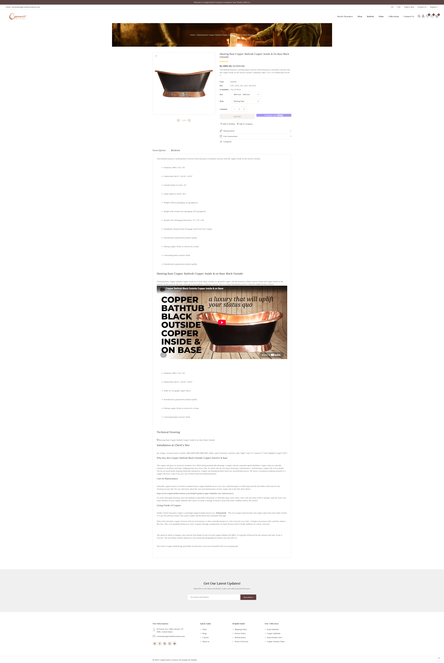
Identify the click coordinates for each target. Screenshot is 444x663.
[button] (419, 16)
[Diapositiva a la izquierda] (178, 120)
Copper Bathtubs (273, 633)
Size (221, 94)
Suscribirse (248, 597)
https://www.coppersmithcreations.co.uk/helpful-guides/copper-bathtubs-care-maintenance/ (195, 493)
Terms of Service (241, 641)
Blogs (204, 633)
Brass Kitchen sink (274, 637)
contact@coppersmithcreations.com (171, 636)
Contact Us (422, 7)
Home (192, 35)
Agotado (237, 116)
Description (159, 150)
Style (222, 101)
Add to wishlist (229, 124)
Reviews (175, 150)
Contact (205, 637)
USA (399, 7)
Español (433, 7)
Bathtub (370, 16)
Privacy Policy (240, 633)
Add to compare (246, 124)
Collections (393, 16)
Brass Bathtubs (273, 629)
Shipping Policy (241, 629)
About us (205, 641)
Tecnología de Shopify (188, 660)
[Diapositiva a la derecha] (189, 120)
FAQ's (204, 629)
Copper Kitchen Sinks (276, 641)
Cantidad (223, 109)
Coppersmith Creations (169, 660)
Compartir (227, 142)
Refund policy (240, 637)
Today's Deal (409, 7)
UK (392, 7)
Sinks (381, 16)
